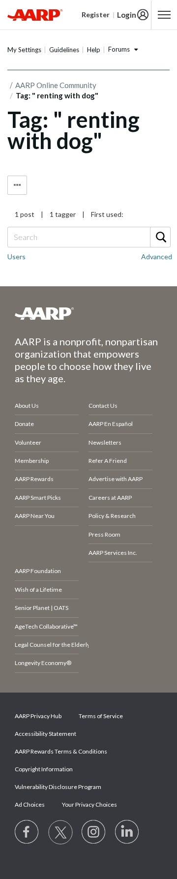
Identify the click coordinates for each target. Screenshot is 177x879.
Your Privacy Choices (89, 804)
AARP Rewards (34, 479)
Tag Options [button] (17, 185)
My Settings (24, 50)
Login (126, 14)
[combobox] (88, 237)
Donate (24, 423)
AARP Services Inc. (112, 552)
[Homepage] (34, 14)
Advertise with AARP (115, 479)
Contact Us (103, 405)
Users (16, 256)
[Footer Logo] (88, 313)
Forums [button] (119, 49)
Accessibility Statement (45, 733)
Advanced (156, 256)
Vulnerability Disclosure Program (58, 786)
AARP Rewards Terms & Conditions (61, 751)
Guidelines (64, 50)
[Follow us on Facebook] (27, 832)
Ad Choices (30, 804)
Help (93, 50)
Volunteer (28, 442)
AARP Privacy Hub (38, 716)
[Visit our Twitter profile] (60, 832)
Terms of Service (101, 716)
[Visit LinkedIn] (127, 832)
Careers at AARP (110, 497)
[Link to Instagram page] (94, 832)
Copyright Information (44, 769)
